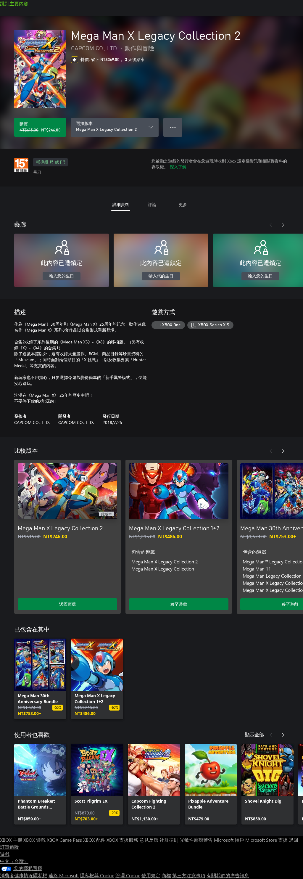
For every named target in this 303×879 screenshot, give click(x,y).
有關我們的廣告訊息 (228, 875)
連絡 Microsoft (64, 875)
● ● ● (173, 127)
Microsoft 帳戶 (229, 840)
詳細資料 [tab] (120, 204)
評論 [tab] (152, 204)
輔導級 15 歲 (47, 162)
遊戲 (4, 854)
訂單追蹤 (9, 847)
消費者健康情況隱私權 (23, 875)
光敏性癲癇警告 (196, 840)
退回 (293, 840)
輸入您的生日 (61, 276)
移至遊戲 (178, 604)
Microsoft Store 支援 (266, 840)
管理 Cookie (127, 875)
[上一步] (271, 225)
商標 (166, 875)
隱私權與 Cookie (97, 875)
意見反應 (148, 840)
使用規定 (150, 875)
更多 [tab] (183, 204)
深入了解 (178, 167)
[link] (40, 679)
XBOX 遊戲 (34, 840)
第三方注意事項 (188, 875)
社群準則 (168, 840)
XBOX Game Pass (64, 840)
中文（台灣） (14, 861)
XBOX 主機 (11, 840)
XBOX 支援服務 (122, 840)
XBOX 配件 (94, 840)
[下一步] (283, 225)
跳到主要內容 (14, 3)
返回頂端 (67, 604)
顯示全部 (254, 734)
